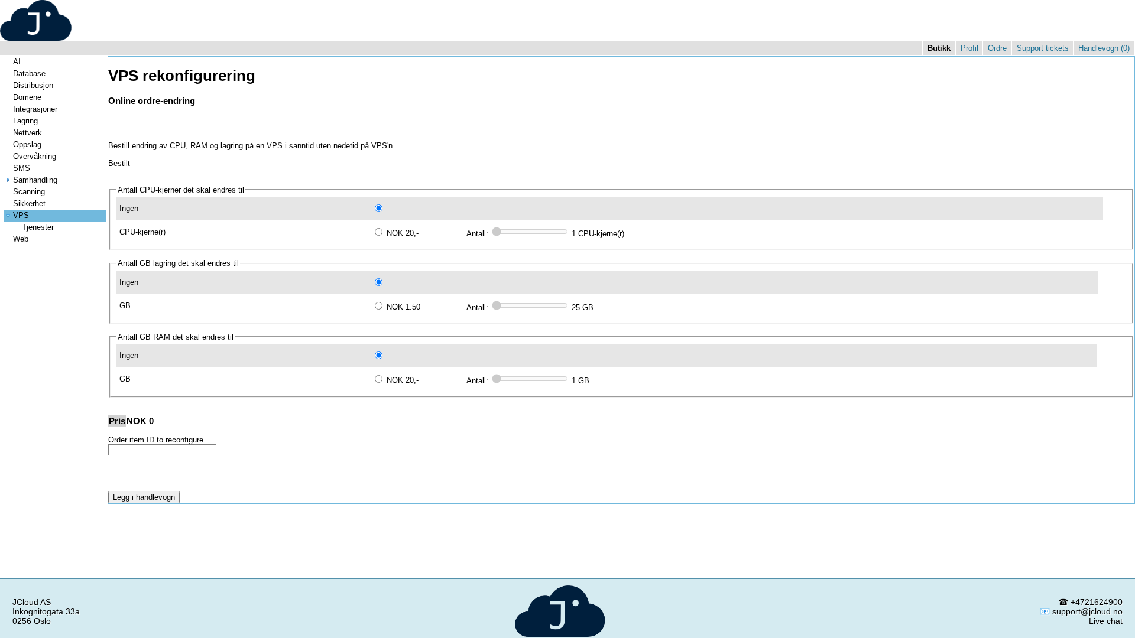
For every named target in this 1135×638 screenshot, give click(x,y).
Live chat (1106, 621)
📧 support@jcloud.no (1081, 611)
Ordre (997, 48)
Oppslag (27, 144)
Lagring (25, 120)
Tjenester (38, 227)
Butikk (939, 48)
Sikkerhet (29, 203)
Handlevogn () (1104, 48)
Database (29, 73)
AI (17, 61)
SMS (21, 168)
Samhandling (35, 179)
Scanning (29, 191)
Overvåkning (34, 156)
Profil (969, 48)
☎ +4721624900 (1090, 602)
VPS (21, 215)
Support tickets (1043, 48)
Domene (27, 97)
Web (20, 239)
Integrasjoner (35, 109)
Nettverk (27, 132)
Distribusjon (33, 85)
